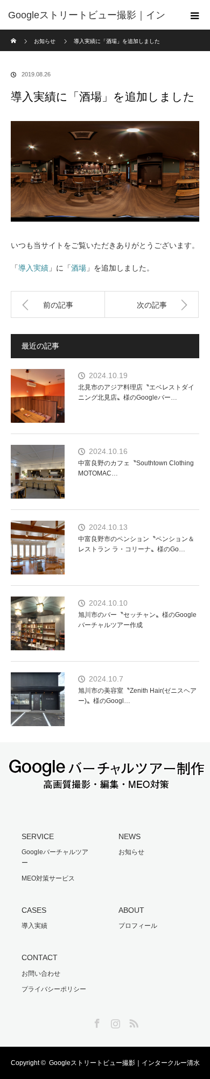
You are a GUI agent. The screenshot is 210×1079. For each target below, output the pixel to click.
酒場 (78, 268)
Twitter (77, 1021)
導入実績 (33, 268)
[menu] (195, 15)
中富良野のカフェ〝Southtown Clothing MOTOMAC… (136, 468)
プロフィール (137, 925)
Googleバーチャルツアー (55, 857)
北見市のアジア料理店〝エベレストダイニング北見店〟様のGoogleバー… (136, 392)
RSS (132, 1021)
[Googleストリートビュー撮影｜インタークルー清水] (105, 783)
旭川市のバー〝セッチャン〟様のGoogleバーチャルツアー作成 (137, 620)
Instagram (114, 1021)
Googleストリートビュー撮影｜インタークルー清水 (124, 1063)
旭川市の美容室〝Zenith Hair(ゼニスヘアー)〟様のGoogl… (137, 696)
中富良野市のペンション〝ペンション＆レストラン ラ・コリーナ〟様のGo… (136, 544)
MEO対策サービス (48, 878)
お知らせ (131, 852)
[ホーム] (14, 34)
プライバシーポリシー (54, 989)
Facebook (96, 1021)
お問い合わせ (41, 973)
